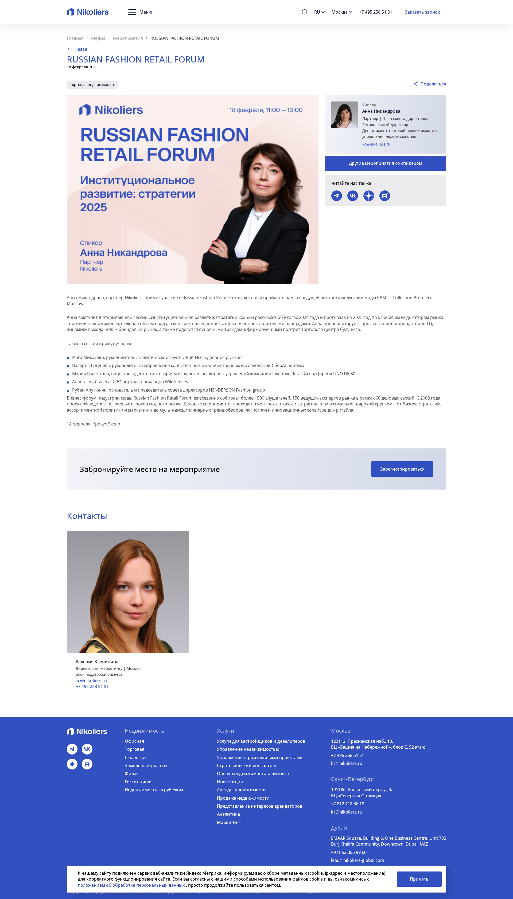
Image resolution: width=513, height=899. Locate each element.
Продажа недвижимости (243, 798)
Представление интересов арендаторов (259, 806)
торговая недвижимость (92, 84)
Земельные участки (146, 765)
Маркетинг (228, 822)
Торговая (134, 749)
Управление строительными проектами (260, 757)
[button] (140, 12)
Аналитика (228, 814)
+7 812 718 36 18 (347, 804)
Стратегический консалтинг (247, 765)
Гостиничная (139, 782)
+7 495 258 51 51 (347, 755)
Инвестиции (230, 782)
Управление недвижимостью (248, 749)
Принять (419, 879)
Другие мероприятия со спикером (385, 163)
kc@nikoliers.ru (376, 144)
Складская (136, 757)
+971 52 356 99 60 (349, 852)
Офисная (134, 741)
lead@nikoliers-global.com (357, 860)
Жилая (132, 773)
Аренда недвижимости (241, 790)
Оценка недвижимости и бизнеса (253, 773)
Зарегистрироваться (402, 469)
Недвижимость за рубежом (154, 790)
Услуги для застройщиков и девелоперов (261, 741)
